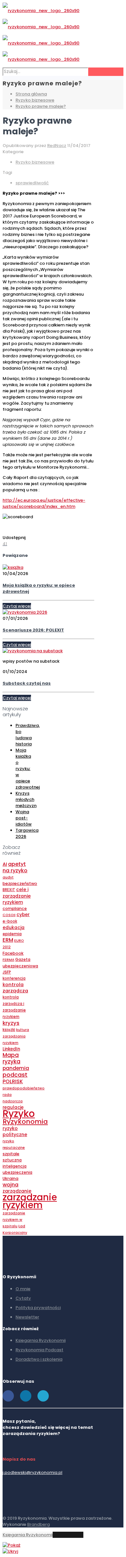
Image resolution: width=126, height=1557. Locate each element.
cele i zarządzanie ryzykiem (17, 896)
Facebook (13, 953)
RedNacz (56, 145)
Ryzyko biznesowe (35, 100)
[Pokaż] (11, 1545)
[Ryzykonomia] (41, 35)
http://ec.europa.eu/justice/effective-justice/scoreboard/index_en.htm (44, 503)
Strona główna (31, 94)
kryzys (11, 1023)
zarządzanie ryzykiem (30, 1201)
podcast (15, 1075)
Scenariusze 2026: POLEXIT (33, 630)
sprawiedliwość (32, 183)
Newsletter (27, 1317)
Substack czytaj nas (27, 683)
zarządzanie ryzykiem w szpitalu (14, 1220)
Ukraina (10, 1178)
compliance (15, 908)
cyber (23, 915)
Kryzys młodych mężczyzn (26, 799)
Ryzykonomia (25, 1121)
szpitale (11, 1154)
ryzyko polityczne (15, 1131)
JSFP (7, 972)
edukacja (14, 928)
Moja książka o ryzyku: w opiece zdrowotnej (28, 768)
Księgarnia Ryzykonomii (28, 1535)
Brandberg (38, 1524)
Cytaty (23, 1298)
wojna (10, 1184)
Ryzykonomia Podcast (39, 1350)
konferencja (14, 978)
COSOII (9, 915)
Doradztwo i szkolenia (39, 1359)
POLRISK (13, 1081)
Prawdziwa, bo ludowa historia (28, 734)
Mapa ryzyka (11, 1058)
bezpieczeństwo (20, 883)
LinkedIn (11, 1049)
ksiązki (9, 1029)
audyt (8, 877)
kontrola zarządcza (15, 987)
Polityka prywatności (38, 1308)
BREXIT (9, 889)
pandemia (16, 1068)
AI (5, 864)
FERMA (8, 959)
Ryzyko (19, 1113)
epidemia (12, 934)
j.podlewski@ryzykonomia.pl (32, 1472)
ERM (8, 940)
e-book (10, 921)
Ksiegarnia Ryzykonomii (41, 1340)
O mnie (23, 1289)
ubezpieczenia (17, 1172)
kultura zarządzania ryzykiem (16, 1036)
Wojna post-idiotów (24, 818)
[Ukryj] (10, 1551)
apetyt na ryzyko (15, 867)
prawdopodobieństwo (24, 1088)
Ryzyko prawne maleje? (41, 106)
